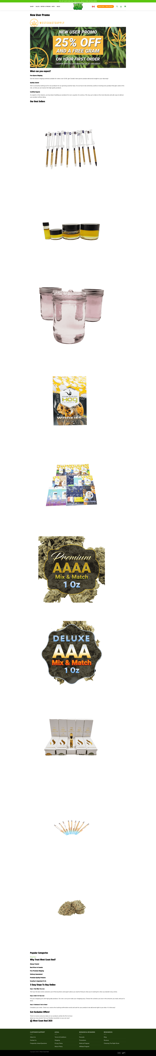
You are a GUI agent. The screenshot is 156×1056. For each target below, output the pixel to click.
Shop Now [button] (33, 957)
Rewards (81, 1037)
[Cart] (125, 6)
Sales (37, 6)
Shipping (57, 1040)
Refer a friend (46, 6)
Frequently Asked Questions (38, 1043)
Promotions (82, 1040)
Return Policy (59, 1046)
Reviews (106, 1040)
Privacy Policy (59, 1043)
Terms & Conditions (60, 1037)
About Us (33, 1037)
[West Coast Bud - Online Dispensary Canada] (78, 6)
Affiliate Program (84, 1046)
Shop (31, 6)
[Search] (117, 6)
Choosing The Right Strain (111, 1043)
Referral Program (84, 1043)
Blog (58, 6)
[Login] (121, 6)
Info (53, 6)
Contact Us (33, 1040)
